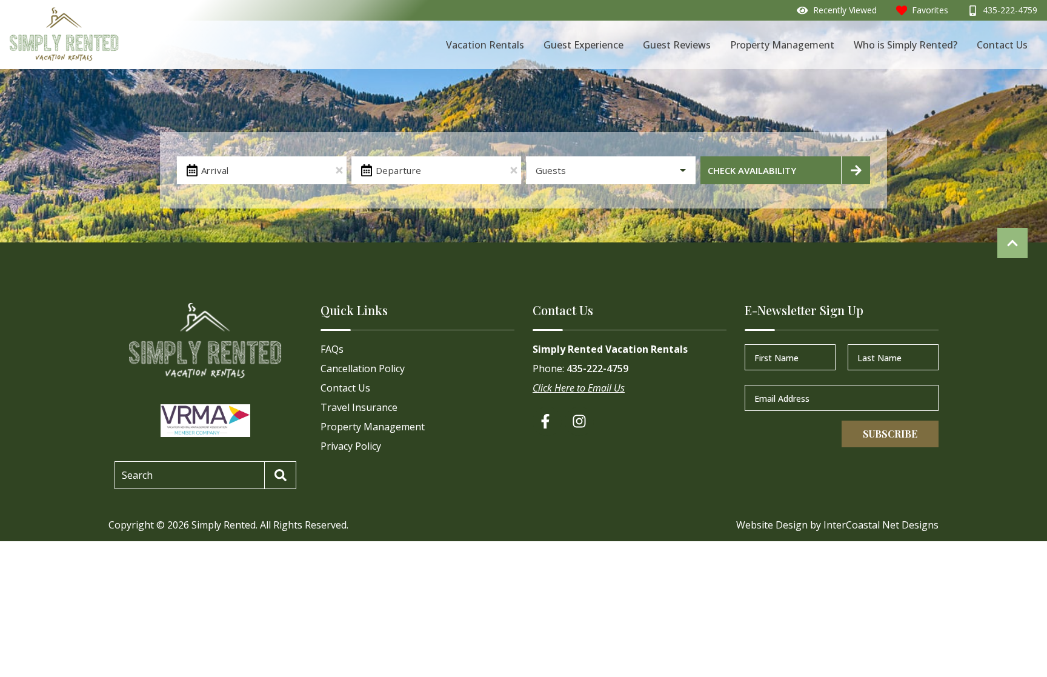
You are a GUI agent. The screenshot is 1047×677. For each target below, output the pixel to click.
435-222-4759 (597, 368)
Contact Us (1002, 45)
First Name (776, 357)
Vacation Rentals (485, 45)
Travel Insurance (359, 407)
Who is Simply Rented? (905, 45)
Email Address (781, 398)
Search (137, 475)
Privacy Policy (351, 446)
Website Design (772, 525)
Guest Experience (583, 45)
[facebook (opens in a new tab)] (547, 421)
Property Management (782, 45)
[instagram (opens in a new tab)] (579, 421)
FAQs (332, 349)
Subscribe (890, 433)
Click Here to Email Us (579, 388)
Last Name (879, 357)
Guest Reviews (677, 45)
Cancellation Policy (363, 368)
